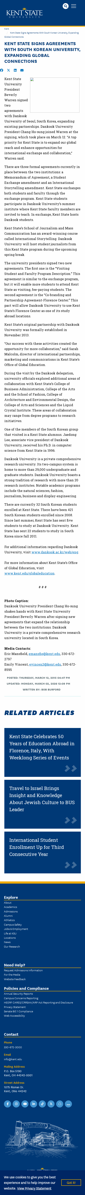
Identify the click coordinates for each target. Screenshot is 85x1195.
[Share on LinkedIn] (15, 70)
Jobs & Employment (16, 929)
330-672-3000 (13, 1047)
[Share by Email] (22, 70)
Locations (10, 937)
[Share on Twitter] (8, 70)
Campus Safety (13, 924)
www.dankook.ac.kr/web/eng (54, 552)
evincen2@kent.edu (45, 664)
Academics (10, 907)
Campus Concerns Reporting (21, 998)
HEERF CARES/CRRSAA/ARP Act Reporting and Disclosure (38, 1002)
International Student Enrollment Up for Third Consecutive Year (36, 847)
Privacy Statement (15, 1007)
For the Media (12, 974)
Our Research (12, 946)
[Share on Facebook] (1, 70)
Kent (6, 28)
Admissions (11, 911)
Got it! (71, 1182)
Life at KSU (10, 933)
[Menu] (73, 6)
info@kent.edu (13, 1059)
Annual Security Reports (18, 993)
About (7, 902)
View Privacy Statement (34, 1188)
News (7, 942)
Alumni (8, 915)
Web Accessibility (14, 1015)
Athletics (9, 920)
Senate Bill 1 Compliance (18, 1011)
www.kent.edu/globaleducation (29, 573)
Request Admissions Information (23, 970)
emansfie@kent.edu (44, 654)
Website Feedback (15, 979)
